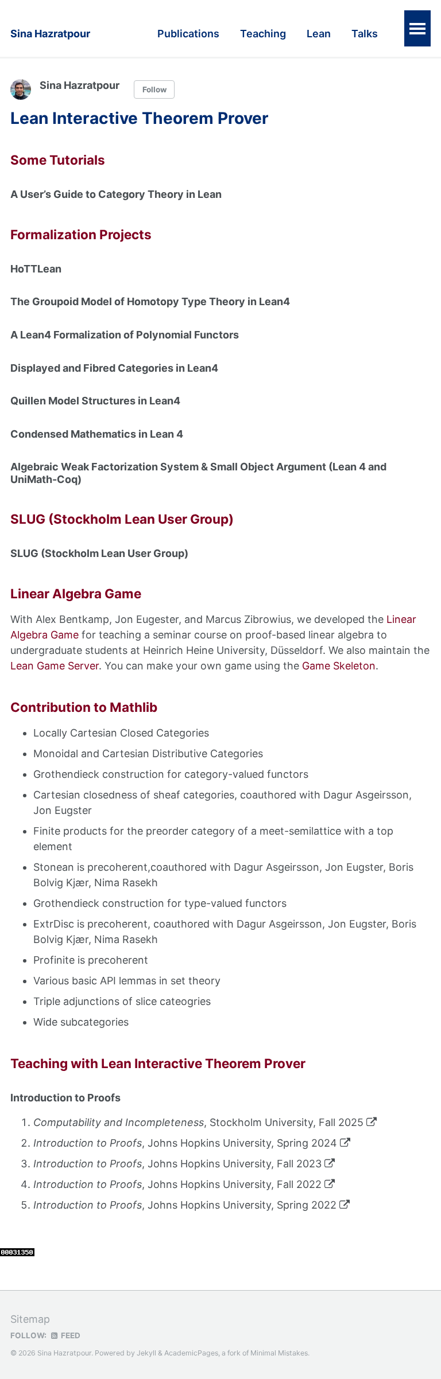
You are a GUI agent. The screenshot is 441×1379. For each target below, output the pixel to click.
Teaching (263, 34)
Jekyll (146, 1353)
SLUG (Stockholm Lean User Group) (99, 553)
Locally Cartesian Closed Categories (121, 733)
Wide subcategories (81, 1022)
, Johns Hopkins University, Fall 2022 (178, 1184)
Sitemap (30, 1319)
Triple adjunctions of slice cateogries (122, 1001)
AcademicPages (191, 1353)
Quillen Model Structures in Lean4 (95, 401)
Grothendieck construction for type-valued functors (160, 903)
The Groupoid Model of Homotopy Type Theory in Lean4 (150, 301)
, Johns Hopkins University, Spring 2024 (186, 1143)
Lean (319, 34)
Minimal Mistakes (279, 1353)
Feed (69, 1335)
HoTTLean (35, 269)
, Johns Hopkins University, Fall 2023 (178, 1164)
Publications (188, 34)
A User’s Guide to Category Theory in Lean (116, 194)
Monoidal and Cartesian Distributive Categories (148, 753)
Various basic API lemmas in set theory (126, 981)
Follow (154, 89)
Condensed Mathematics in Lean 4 (96, 434)
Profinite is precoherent (90, 960)
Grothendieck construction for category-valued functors (170, 774)
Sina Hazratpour (50, 34)
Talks (364, 34)
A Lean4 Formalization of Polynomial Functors (124, 335)
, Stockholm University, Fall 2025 (199, 1122)
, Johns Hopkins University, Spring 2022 (186, 1205)
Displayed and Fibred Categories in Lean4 (114, 368)
